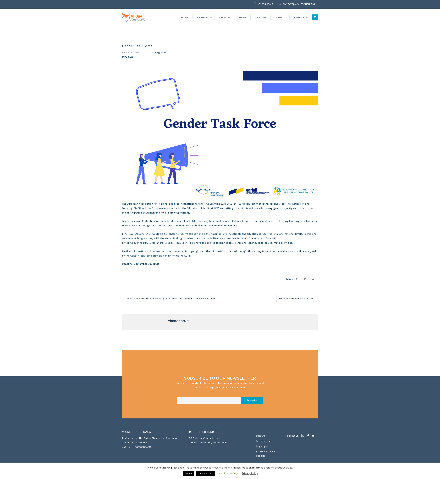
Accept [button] (188, 473)
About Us (260, 17)
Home (184, 17)
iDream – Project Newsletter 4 (297, 298)
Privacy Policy (250, 473)
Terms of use (263, 441)
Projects (203, 17)
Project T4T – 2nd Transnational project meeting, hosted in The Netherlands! (170, 298)
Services (224, 17)
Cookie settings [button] (228, 473)
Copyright (262, 446)
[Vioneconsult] (134, 17)
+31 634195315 (265, 4)
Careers (260, 435)
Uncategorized (158, 52)
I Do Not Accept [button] (205, 473)
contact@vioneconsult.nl (299, 4)
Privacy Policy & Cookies (266, 453)
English (299, 17)
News (242, 17)
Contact (280, 17)
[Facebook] (309, 436)
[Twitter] (314, 436)
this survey (254, 251)
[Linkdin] (304, 436)
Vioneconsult (134, 52)
